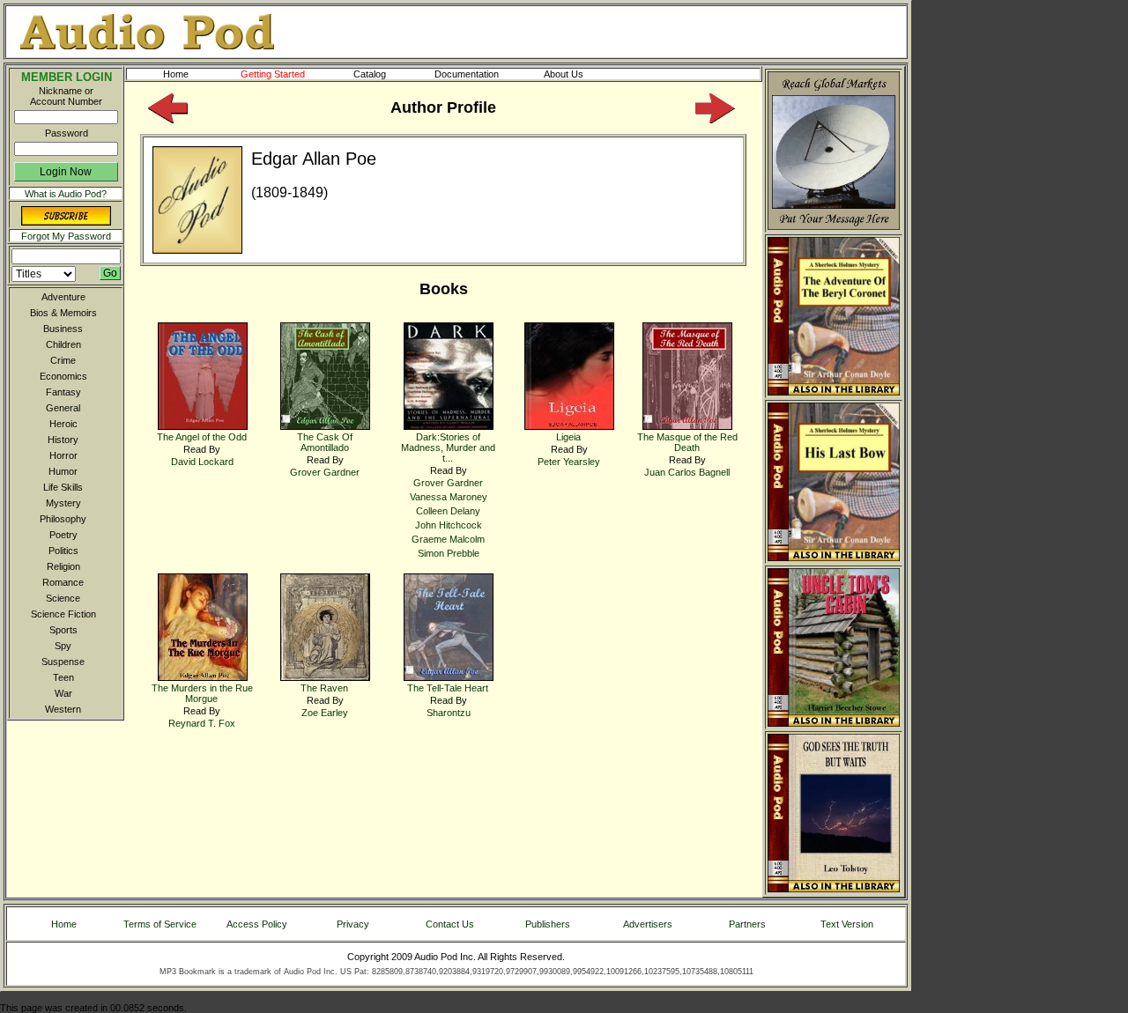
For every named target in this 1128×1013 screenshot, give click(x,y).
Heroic (63, 423)
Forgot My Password (66, 236)
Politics (63, 550)
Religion (63, 566)
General (63, 408)
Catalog (369, 74)
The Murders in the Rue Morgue (202, 693)
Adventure (63, 297)
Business (63, 328)
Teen (63, 677)
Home (176, 74)
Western (63, 709)
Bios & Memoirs (63, 312)
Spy (63, 645)
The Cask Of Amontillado (324, 442)
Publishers (547, 924)
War (63, 693)
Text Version (846, 924)
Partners (747, 924)
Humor (63, 471)
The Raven (324, 688)
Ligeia (568, 437)
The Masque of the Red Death (687, 442)
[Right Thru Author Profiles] (715, 120)
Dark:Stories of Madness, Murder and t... (448, 447)
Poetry (63, 534)
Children (63, 344)
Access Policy (256, 924)
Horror (63, 455)
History (63, 439)
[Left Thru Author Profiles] (168, 120)
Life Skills (63, 487)
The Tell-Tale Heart (447, 688)
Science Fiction (63, 614)
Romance (63, 582)
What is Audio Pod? (66, 194)
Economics (63, 376)
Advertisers (647, 924)
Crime (63, 360)
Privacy (353, 924)
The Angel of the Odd (202, 437)
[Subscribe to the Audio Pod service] (66, 222)
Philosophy (63, 519)
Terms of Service (160, 924)
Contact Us (450, 924)
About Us (563, 74)
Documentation (466, 74)
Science (63, 598)
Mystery (63, 503)
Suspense (63, 661)
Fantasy (63, 392)
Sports (63, 630)
